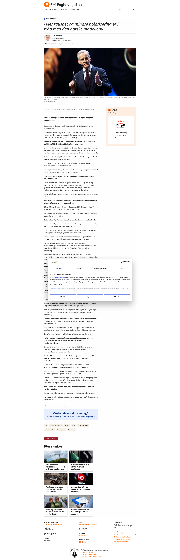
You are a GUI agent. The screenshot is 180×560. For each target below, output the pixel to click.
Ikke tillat (63, 297)
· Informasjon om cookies (122, 539)
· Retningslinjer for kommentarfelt (125, 535)
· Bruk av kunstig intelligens (122, 537)
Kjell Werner (57, 35)
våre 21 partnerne (60, 277)
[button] (131, 130)
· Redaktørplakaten (87, 552)
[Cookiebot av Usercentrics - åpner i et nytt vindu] (122, 262)
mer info (57, 288)
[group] (121, 130)
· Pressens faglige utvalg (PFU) (91, 556)
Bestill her (82, 536)
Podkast (72, 9)
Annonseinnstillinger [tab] (101, 268)
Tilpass (89, 297)
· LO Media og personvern (121, 541)
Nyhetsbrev (64, 9)
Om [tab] (121, 268)
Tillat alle (117, 297)
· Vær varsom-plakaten (88, 554)
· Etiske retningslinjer (120, 533)
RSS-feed (82, 530)
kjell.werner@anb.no (58, 38)
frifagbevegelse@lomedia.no (53, 524)
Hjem (46, 9)
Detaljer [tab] (79, 268)
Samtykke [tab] (58, 268)
